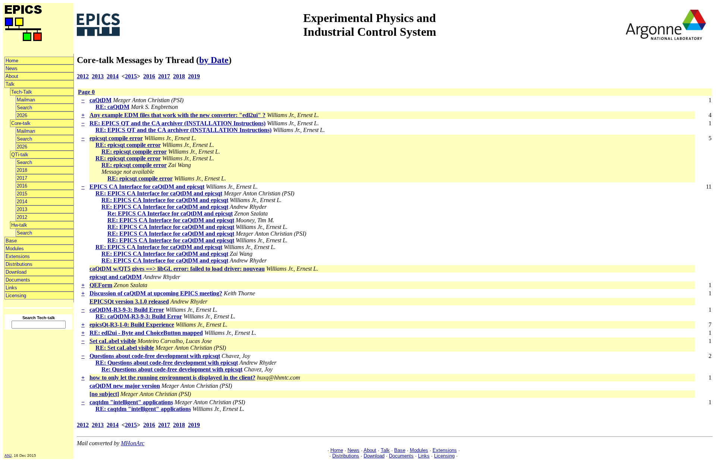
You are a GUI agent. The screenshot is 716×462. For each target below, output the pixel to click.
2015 (22, 194)
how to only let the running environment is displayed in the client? (172, 377)
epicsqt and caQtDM (116, 277)
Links (11, 287)
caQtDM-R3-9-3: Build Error (127, 310)
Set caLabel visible (113, 341)
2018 (22, 170)
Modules (15, 248)
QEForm (101, 285)
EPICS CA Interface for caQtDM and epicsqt (147, 186)
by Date (214, 60)
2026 (22, 115)
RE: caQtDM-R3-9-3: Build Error (138, 316)
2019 (194, 76)
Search (24, 107)
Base (11, 240)
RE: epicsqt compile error (128, 145)
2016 (22, 186)
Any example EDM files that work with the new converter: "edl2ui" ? (178, 115)
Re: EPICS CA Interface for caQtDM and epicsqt (170, 213)
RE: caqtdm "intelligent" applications (143, 409)
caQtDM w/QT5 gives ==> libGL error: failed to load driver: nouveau (177, 268)
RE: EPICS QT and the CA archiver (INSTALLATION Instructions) (178, 123)
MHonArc (132, 443)
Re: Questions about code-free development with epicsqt (171, 369)
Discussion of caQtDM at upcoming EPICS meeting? (156, 293)
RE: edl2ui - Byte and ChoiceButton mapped (146, 333)
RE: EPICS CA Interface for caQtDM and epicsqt (158, 193)
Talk (10, 84)
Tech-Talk (21, 92)
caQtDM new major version (125, 386)
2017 (22, 178)
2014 (22, 201)
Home (12, 60)
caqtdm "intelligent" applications (131, 402)
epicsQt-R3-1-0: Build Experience (132, 324)
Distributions (19, 264)
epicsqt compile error (116, 138)
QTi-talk (19, 154)
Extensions (18, 256)
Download (16, 272)
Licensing (16, 295)
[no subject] (104, 394)
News (12, 68)
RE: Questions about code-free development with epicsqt (166, 362)
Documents (18, 280)
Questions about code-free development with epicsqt (155, 356)
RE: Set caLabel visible (124, 348)
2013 (22, 209)
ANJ (8, 455)
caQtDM (101, 100)
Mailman (26, 100)
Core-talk (21, 123)
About (12, 76)
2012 (22, 217)
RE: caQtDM (112, 107)
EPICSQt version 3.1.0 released (129, 301)
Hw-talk (19, 225)
